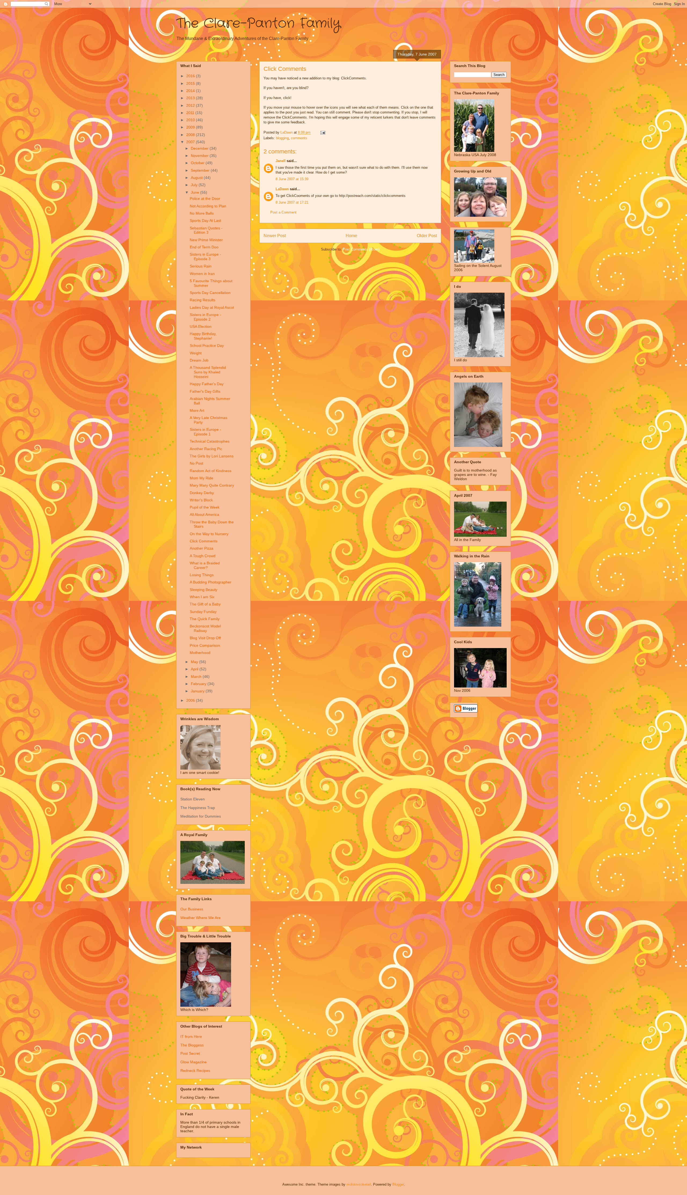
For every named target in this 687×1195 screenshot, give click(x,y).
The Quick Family (205, 619)
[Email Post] (322, 132)
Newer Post (275, 235)
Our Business (191, 909)
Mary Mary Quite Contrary (212, 485)
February (199, 684)
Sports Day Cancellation (210, 293)
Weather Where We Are (200, 917)
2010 (191, 120)
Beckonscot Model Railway (205, 628)
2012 (191, 105)
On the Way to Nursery (209, 534)
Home (351, 235)
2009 (191, 127)
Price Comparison (205, 645)
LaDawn (282, 189)
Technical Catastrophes (209, 441)
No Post (196, 463)
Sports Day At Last (205, 220)
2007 (191, 142)
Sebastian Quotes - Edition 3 (206, 230)
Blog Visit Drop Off (205, 638)
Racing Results (202, 300)
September (201, 170)
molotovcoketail (358, 1184)
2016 (191, 76)
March (197, 676)
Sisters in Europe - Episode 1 (205, 431)
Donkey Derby (202, 493)
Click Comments (203, 541)
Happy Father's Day (207, 384)
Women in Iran (202, 273)
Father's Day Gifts (205, 391)
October (198, 163)
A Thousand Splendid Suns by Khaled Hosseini (208, 372)
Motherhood (200, 652)
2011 (190, 113)
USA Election (200, 326)
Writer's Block (201, 500)
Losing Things (202, 575)
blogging (282, 138)
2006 (191, 700)
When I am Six (202, 597)
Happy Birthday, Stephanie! (203, 336)
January (198, 691)
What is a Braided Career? (205, 565)
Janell (281, 161)
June (195, 192)
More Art (197, 410)
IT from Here (191, 1036)
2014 (191, 91)
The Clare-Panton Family (258, 23)
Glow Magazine (193, 1062)
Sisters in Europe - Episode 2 (205, 316)
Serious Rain (200, 266)
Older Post (427, 235)
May (195, 662)
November (200, 155)
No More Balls (202, 213)
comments (299, 138)
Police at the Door (205, 198)
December (200, 148)
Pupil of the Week (205, 507)
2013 (191, 98)
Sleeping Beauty (203, 589)
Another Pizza (201, 548)
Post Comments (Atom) (361, 249)
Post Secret (190, 1053)
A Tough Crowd (202, 556)
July (195, 185)
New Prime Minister (206, 240)
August (197, 177)
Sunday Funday (203, 611)
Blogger (398, 1184)
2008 (191, 135)
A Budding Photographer (210, 582)
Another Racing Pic (206, 449)
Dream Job (199, 360)
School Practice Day (207, 345)
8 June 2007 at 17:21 (292, 202)
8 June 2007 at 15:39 (292, 179)
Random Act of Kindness (210, 471)
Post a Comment (283, 212)
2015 (191, 83)
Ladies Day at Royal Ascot (212, 307)
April (195, 669)
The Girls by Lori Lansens (211, 456)
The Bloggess (192, 1045)
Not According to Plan (208, 206)
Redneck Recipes (195, 1070)
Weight (196, 353)
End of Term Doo (204, 247)
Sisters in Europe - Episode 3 (205, 256)
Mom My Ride (201, 478)
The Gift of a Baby (205, 604)
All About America (204, 514)
